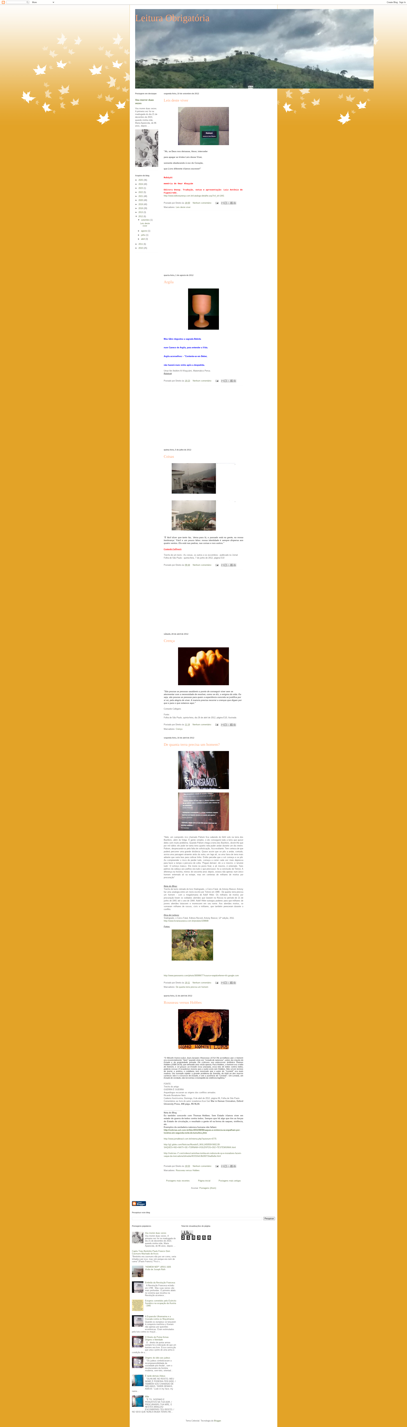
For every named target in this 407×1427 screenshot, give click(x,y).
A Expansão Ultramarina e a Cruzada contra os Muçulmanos (159, 1317)
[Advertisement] (203, 242)
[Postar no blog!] (225, 203)
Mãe (147, 1396)
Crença (169, 641)
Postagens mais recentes (178, 1181)
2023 (141, 188)
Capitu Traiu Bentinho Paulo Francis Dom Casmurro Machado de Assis (151, 1252)
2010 (141, 248)
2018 (141, 208)
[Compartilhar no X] (228, 203)
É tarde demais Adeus (155, 1376)
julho (143, 235)
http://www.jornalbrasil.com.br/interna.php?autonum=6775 (190, 1139)
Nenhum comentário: (202, 203)
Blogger (217, 1421)
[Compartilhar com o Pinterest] (234, 203)
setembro (145, 220)
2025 (141, 180)
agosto (144, 231)
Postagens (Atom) (207, 1188)
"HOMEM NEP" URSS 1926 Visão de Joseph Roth (158, 1268)
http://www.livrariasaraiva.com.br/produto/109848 (186, 921)
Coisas (169, 456)
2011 (141, 244)
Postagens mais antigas (230, 1181)
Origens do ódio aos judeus (157, 1358)
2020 (141, 200)
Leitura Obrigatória (172, 18)
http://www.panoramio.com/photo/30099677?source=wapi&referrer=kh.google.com (201, 975)
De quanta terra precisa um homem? (192, 744)
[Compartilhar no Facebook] (231, 203)
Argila (169, 282)
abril (143, 239)
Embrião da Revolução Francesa (160, 1282)
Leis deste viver (176, 100)
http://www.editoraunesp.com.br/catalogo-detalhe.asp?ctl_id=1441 (194, 196)
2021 (141, 196)
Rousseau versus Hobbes (183, 1002)
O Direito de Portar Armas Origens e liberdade (157, 1338)
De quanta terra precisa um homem (192, 987)
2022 (141, 192)
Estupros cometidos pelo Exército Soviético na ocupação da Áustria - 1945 (160, 1303)
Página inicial (204, 1181)
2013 (141, 212)
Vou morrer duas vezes (155, 1233)
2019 (141, 204)
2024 (141, 184)
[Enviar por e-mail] (222, 203)
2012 (141, 216)
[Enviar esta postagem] (216, 203)
